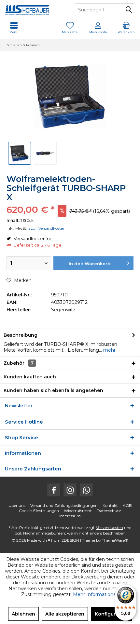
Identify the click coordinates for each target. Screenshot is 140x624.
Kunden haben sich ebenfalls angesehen (53, 390)
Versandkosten (109, 527)
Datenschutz (109, 510)
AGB (127, 505)
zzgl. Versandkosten (46, 228)
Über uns (16, 505)
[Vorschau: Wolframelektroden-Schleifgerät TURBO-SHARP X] (19, 153)
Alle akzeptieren (64, 614)
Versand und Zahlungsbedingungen (64, 505)
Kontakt (110, 505)
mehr (109, 350)
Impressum (70, 515)
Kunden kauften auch (30, 377)
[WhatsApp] (86, 489)
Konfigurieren (111, 614)
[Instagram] (70, 489)
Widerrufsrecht (78, 510)
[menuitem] (126, 27)
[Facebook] (53, 489)
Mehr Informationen (96, 594)
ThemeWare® (115, 540)
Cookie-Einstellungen (39, 510)
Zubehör (19, 363)
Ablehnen (23, 614)
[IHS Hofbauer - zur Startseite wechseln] (35, 9)
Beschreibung (20, 335)
